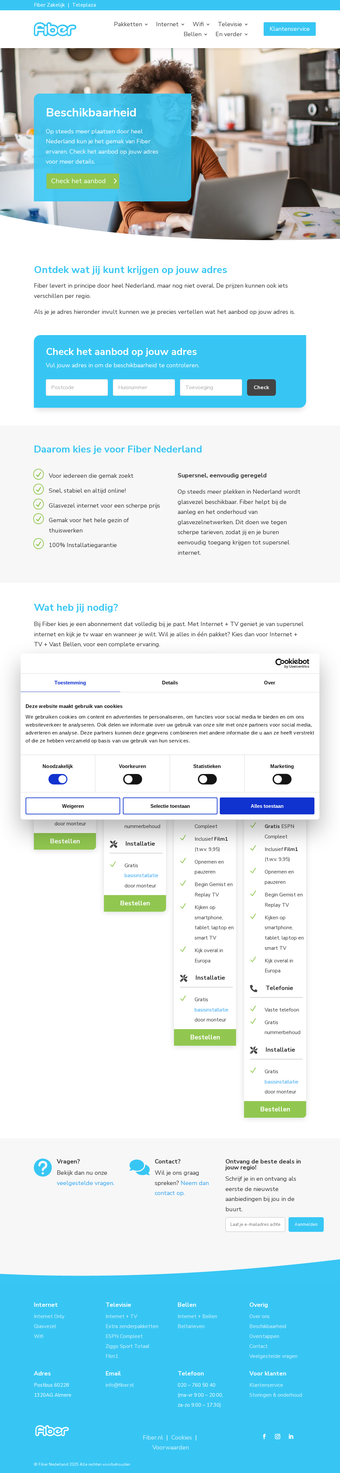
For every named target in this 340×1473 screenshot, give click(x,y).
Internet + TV (121, 1316)
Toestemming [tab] (70, 682)
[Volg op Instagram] (277, 1436)
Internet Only (49, 1316)
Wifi (198, 25)
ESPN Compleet (124, 1336)
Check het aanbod (78, 180)
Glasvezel (45, 1326)
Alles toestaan (267, 805)
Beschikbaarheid (267, 1326)
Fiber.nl (154, 1437)
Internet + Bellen (197, 1316)
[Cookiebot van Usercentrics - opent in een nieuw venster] (285, 663)
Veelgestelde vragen (273, 1356)
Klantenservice (290, 29)
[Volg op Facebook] (264, 1436)
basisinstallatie (141, 875)
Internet (167, 25)
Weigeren (73, 805)
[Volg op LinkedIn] (291, 1436)
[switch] (132, 779)
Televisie (230, 25)
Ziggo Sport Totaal (127, 1346)
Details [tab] (170, 682)
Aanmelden (306, 1225)
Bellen (193, 35)
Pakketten (128, 25)
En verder (228, 35)
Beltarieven (191, 1326)
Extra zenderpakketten (132, 1326)
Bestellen (65, 841)
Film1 (112, 1356)
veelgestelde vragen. (85, 1183)
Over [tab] (269, 682)
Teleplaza (84, 5)
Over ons (259, 1316)
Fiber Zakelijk (49, 5)
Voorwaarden (170, 1447)
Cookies (181, 1437)
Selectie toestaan (170, 805)
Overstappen (264, 1336)
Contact (258, 1346)
